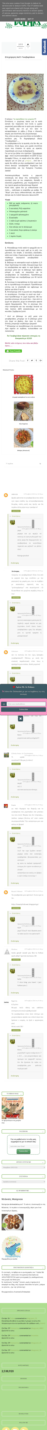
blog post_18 (36, 1350)
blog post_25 (36, 1343)
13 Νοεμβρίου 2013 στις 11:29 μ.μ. (31, 926)
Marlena (14, 949)
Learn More (19, 19)
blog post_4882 (37, 1328)
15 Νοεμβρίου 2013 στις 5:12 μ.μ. (33, 949)
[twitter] (32, 360)
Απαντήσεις (16, 516)
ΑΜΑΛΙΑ (14, 494)
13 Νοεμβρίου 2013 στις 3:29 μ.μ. (32, 733)
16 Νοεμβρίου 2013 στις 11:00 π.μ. (31, 1048)
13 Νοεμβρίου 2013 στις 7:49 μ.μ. (32, 781)
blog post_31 (32, 1318)
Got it (31, 19)
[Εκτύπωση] (13, 351)
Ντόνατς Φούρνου (12, 1199)
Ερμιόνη (14, 1001)
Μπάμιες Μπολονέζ (23, 450)
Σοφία (13, 805)
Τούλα (12, 1318)
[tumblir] (36, 360)
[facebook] (28, 360)
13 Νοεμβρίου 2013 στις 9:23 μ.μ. (33, 891)
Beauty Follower (17, 891)
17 (28, 48)
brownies (34, 1335)
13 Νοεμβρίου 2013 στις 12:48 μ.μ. (31, 529)
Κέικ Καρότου (23, 424)
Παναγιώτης (14, 1328)
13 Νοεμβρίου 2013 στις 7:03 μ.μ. (33, 755)
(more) (42, 1323)
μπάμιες (28, 161)
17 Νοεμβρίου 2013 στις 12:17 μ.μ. (31, 977)
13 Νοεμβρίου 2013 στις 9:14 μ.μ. (33, 805)
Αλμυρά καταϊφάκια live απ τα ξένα (23, 397)
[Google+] (40, 360)
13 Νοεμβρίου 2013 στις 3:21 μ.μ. (33, 651)
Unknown (14, 651)
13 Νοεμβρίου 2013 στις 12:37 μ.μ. (33, 571)
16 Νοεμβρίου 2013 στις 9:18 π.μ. (33, 1000)
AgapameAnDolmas (24, 527)
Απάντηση (16, 511)
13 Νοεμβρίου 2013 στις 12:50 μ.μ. (31, 615)
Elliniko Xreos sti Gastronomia (22, 753)
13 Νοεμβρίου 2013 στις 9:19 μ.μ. (32, 846)
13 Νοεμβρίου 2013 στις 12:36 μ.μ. (33, 494)
